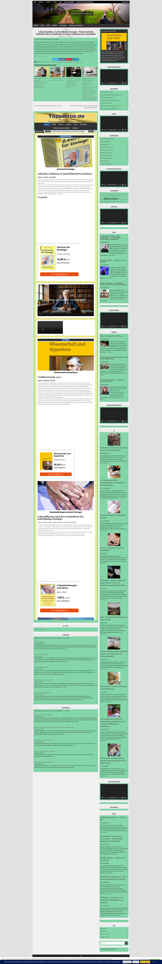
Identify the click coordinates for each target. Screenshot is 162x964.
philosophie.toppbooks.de (107, 150)
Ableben (102, 194)
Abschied (123, 195)
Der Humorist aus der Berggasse (43, 714)
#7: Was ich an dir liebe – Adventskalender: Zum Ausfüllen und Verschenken (112, 482)
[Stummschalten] (123, 83)
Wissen (48, 2)
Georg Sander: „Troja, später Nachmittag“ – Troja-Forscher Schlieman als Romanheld (110, 237)
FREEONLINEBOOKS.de (81, 13)
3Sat (108, 194)
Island (52, 61)
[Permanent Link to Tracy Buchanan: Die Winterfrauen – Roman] (57, 72)
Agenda (118, 201)
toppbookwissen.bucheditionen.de (109, 108)
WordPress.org (104, 937)
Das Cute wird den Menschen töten (43, 762)
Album (105, 194)
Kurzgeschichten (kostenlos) (75, 25)
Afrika (123, 199)
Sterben (81, 61)
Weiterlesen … (112, 255)
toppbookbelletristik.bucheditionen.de (110, 106)
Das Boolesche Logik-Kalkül (108, 31)
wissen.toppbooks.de (106, 163)
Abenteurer (115, 194)
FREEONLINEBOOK (63, 25)
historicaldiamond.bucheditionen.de (110, 100)
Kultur (55, 2)
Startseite (36, 25)
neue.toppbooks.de (105, 144)
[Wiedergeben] (102, 83)
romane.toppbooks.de (106, 155)
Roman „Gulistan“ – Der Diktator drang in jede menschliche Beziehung (113, 284)
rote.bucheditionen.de (106, 103)
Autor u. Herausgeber (69, 2)
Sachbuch (54, 25)
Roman (48, 25)
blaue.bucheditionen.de (106, 92)
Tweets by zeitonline (39, 629)
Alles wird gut (107, 201)
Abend (121, 201)
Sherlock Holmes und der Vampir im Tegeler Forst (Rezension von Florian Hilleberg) (114, 654)
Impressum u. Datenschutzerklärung (85, 2)
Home (35, 2)
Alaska (101, 199)
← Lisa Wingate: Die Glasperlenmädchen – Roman (47, 105)
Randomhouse (64, 61)
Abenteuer (110, 195)
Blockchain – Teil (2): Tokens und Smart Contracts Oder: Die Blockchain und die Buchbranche (112, 583)
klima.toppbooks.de (105, 141)
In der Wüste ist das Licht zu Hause (43, 680)
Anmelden (103, 928)
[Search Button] (81, 956)
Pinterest (70, 59)
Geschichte (47, 61)
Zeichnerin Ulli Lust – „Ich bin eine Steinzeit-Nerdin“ (112, 380)
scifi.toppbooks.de (105, 161)
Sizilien (76, 61)
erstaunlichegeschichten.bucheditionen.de (111, 94)
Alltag (120, 199)
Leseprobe (57, 61)
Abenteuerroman (117, 195)
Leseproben (66, 29)
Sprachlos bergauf (39, 641)
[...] (117, 60)
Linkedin (76, 59)
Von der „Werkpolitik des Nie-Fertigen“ (44, 751)
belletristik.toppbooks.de (106, 138)
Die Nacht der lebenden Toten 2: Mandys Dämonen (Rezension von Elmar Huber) (113, 760)
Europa (42, 61)
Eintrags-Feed (104, 931)
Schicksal (71, 61)
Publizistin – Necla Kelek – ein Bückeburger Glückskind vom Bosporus (111, 900)
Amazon (111, 194)
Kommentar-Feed (105, 934)
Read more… (110, 352)
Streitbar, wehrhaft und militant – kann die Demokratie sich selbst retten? (54, 727)
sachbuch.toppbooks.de (106, 158)
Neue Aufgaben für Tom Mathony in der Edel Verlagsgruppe (114, 358)
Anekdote (121, 194)
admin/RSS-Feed (61, 36)
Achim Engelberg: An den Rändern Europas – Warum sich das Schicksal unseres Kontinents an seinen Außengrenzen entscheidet (66, 32)
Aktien (105, 195)
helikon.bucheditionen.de (107, 97)
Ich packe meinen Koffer (41, 654)
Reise (60, 2)
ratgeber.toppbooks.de (106, 152)
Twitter (56, 59)
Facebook (62, 59)
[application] (114, 77)
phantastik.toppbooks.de (106, 147)
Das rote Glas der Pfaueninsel (42, 692)
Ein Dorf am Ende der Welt (41, 667)
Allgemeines (111, 198)
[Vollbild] (125, 83)
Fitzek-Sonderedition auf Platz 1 (111, 336)
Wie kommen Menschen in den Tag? (44, 740)
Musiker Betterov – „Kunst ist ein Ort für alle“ (113, 261)
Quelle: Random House (40, 56)
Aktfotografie (113, 201)
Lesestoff (41, 2)
